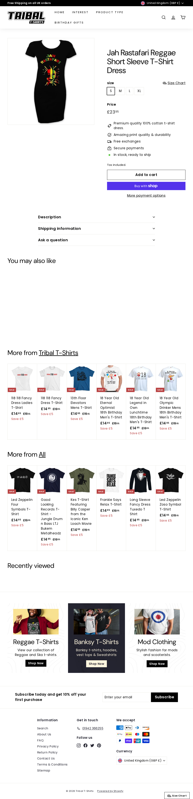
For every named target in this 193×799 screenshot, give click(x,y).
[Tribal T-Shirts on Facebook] (92, 426)
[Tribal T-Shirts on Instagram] (85, 426)
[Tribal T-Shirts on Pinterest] (105, 426)
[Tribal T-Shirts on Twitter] (98, 426)
